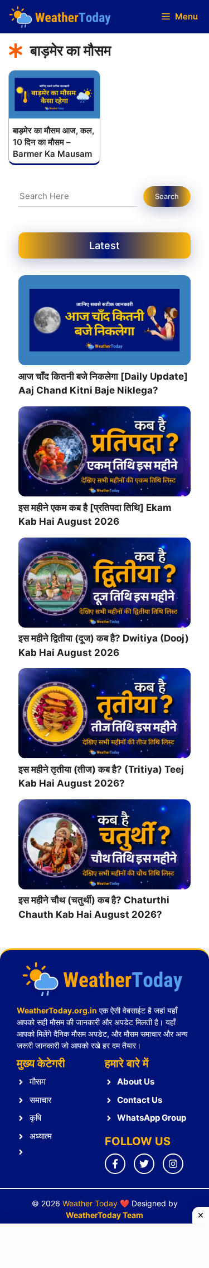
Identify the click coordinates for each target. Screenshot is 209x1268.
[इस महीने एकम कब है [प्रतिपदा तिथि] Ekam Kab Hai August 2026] (104, 453)
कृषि (35, 1117)
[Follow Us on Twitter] (144, 1163)
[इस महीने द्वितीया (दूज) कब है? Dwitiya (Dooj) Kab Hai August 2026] (104, 585)
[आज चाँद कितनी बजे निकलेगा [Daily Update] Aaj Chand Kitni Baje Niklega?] (104, 322)
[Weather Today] (61, 16)
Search (167, 196)
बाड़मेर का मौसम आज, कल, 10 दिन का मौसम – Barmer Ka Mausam (53, 142)
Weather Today (90, 1203)
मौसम (38, 1081)
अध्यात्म (41, 1136)
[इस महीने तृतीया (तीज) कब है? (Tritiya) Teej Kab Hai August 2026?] (104, 715)
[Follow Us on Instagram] (173, 1163)
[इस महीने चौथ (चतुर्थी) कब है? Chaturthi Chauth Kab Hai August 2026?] (104, 846)
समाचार (41, 1100)
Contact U (137, 1100)
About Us (135, 1081)
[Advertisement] (104, 1245)
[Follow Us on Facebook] (115, 1163)
